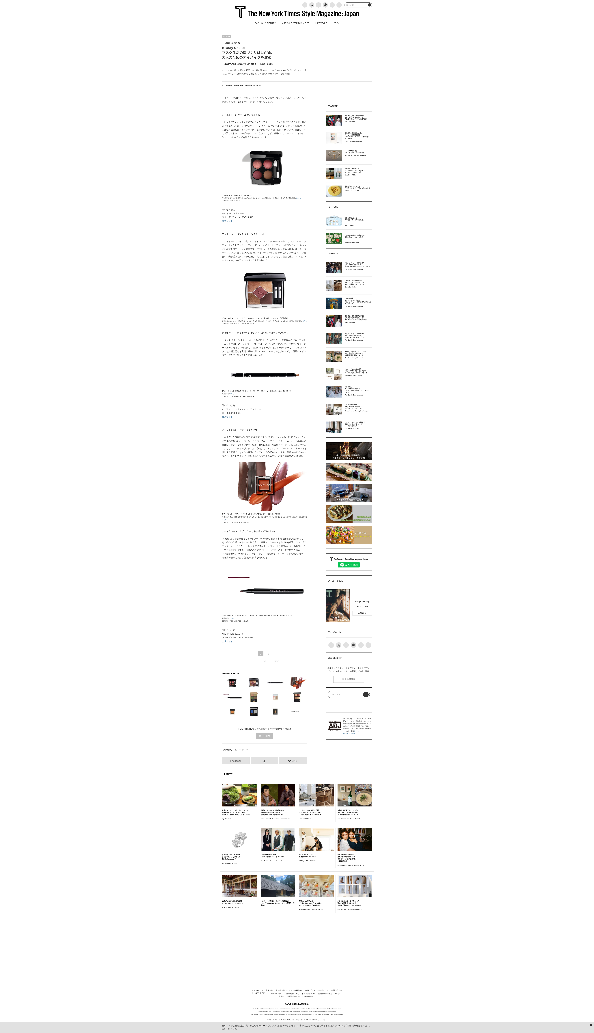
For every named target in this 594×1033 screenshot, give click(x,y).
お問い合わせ (336, 990)
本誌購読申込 (309, 993)
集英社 (338, 993)
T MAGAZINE (307, 996)
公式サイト (227, 221)
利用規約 (269, 990)
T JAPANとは (257, 990)
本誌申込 (362, 613)
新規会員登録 (348, 679)
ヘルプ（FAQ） (260, 993)
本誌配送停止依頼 (325, 993)
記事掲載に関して (293, 993)
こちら (298, 198)
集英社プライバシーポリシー (316, 990)
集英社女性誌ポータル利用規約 (289, 990)
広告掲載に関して (276, 993)
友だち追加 (264, 736)
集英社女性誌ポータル (290, 996)
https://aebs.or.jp (349, 733)
